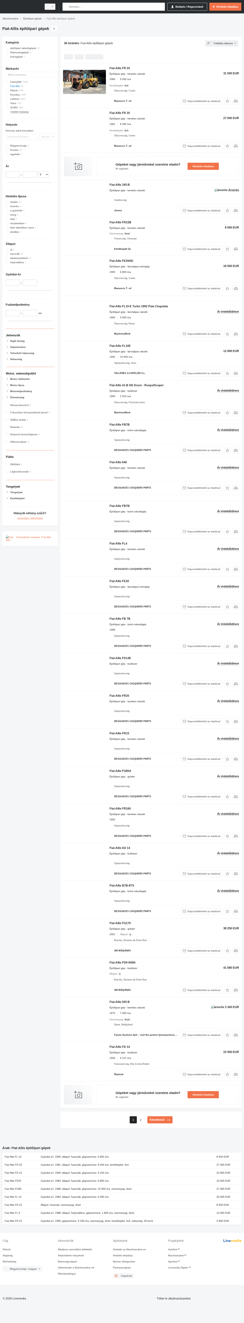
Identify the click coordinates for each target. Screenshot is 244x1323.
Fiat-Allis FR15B (120, 222)
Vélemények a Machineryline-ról (76, 1267)
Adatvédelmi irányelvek (71, 1255)
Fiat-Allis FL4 (118, 543)
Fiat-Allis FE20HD (121, 260)
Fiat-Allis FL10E (120, 345)
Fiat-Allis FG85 (13, 1188)
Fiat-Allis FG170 (120, 923)
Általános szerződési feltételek (75, 1249)
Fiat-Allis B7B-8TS (121, 885)
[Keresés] (66, 6)
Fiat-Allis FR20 (119, 695)
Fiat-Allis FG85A (120, 770)
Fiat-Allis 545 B (119, 1001)
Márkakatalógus (67, 1273)
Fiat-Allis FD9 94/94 (122, 962)
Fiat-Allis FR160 (120, 808)
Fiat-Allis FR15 (119, 733)
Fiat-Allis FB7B (119, 424)
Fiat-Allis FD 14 (119, 1046)
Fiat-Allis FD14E (120, 658)
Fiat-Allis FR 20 (119, 68)
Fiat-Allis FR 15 (13, 1204)
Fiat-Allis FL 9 (12, 1212)
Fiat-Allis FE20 (119, 581)
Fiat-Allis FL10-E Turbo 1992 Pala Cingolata (138, 306)
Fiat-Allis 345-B (119, 184)
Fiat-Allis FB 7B (119, 618)
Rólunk (7, 1249)
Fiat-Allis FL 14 (13, 1196)
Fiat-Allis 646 (118, 462)
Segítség (8, 1255)
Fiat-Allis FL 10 (13, 1156)
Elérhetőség (9, 1261)
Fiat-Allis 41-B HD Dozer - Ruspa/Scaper (136, 385)
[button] (227, 101)
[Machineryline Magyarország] (21, 6)
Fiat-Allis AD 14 (119, 847)
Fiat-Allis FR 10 (13, 1220)
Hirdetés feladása (203, 166)
